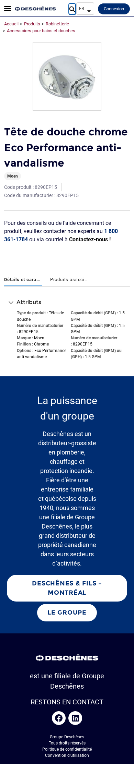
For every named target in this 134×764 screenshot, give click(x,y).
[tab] (23, 280)
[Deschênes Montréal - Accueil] (35, 9)
